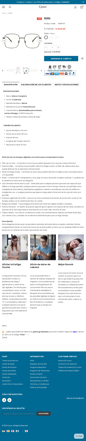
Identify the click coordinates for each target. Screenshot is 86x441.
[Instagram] (9, 400)
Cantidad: (48, 43)
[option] (22, 40)
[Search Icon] (10, 7)
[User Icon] (75, 7)
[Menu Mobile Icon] (3, 7)
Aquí (75, 332)
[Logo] (43, 7)
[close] (83, 2)
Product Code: (50, 23)
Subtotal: (48, 52)
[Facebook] (4, 400)
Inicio (4, 13)
